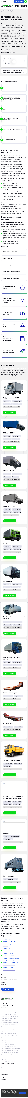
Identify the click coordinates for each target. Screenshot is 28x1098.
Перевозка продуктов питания (9, 1024)
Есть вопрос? (19, 1)
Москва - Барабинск (9, 969)
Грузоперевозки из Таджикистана (10, 1050)
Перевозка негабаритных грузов (10, 1012)
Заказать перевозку (9, 412)
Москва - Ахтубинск (9, 965)
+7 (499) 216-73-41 (20, 5)
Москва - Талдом (8, 939)
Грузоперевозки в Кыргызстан (9, 1054)
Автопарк (3, 984)
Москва (5, 1)
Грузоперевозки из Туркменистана (10, 1048)
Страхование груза (6, 1067)
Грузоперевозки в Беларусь (8, 1044)
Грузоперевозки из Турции (8, 1059)
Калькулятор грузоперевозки (9, 979)
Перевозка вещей (6, 1020)
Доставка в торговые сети (8, 1026)
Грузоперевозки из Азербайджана (10, 1052)
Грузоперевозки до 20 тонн (8, 1014)
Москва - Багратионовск (10, 962)
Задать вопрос (9, 989)
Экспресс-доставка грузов (8, 1033)
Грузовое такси (5, 1031)
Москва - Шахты (8, 953)
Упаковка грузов (5, 1065)
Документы (4, 1077)
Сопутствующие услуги (7, 1063)
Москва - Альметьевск (9, 941)
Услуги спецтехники (6, 1072)
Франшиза (4, 977)
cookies (13, 1090)
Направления (4, 1037)
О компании (4, 974)
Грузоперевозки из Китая (8, 1061)
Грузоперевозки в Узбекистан (9, 1046)
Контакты (3, 982)
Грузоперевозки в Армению (8, 1042)
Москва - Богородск (9, 967)
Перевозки (4, 1007)
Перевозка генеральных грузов (9, 1035)
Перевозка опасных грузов (8, 1018)
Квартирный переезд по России (9, 1022)
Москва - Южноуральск (10, 955)
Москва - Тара (7, 948)
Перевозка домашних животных (9, 1016)
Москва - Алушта (8, 950)
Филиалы (3, 1079)
